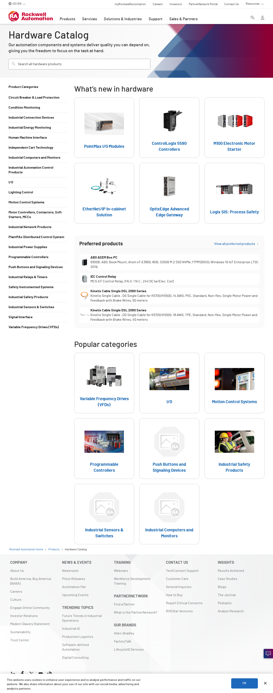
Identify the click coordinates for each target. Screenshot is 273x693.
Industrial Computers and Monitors (34, 157)
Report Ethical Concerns (184, 603)
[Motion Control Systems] (234, 383)
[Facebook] (22, 673)
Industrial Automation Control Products (31, 170)
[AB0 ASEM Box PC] (169, 262)
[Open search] (253, 18)
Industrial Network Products (30, 227)
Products (67, 19)
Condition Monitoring (24, 107)
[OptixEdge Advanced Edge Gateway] (169, 193)
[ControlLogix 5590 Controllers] (169, 128)
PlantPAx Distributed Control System (36, 237)
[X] (31, 673)
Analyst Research (231, 611)
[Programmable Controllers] (104, 448)
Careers (16, 591)
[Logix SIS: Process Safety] (234, 193)
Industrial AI (71, 628)
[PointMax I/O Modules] (104, 128)
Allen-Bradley (124, 633)
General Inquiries (179, 587)
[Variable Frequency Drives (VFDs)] (104, 383)
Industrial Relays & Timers (28, 277)
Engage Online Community (30, 608)
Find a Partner (124, 604)
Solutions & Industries (123, 19)
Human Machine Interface (28, 137)
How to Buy (174, 595)
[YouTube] (40, 673)
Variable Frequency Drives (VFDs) (34, 327)
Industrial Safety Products (28, 297)
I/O (11, 182)
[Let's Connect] (268, 653)
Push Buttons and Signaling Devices (36, 267)
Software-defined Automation (75, 647)
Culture (16, 599)
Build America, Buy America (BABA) (30, 581)
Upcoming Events (75, 595)
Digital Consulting (75, 657)
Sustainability (20, 632)
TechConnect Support (182, 570)
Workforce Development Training (132, 581)
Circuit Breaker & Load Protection (34, 97)
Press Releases (73, 579)
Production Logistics (77, 636)
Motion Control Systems (26, 202)
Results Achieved (231, 570)
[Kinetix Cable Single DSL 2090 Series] (169, 296)
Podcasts (225, 603)
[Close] (265, 683)
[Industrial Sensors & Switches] (104, 514)
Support (156, 19)
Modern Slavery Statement (30, 624)
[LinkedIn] (14, 673)
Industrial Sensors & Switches (31, 307)
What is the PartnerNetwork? (135, 612)
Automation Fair (74, 587)
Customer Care (177, 579)
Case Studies (227, 579)
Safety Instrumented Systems (31, 287)
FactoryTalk (122, 641)
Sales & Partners (183, 19)
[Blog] (49, 673)
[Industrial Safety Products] (234, 448)
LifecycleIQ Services (129, 649)
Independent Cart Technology (31, 147)
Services (89, 19)
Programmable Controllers (28, 257)
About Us (17, 570)
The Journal (227, 595)
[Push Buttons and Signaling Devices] (169, 448)
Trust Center (19, 640)
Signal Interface (21, 317)
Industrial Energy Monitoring (30, 127)
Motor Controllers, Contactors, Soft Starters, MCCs (35, 215)
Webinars (121, 570)
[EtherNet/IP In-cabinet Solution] (104, 193)
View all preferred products (234, 244)
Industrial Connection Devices (31, 117)
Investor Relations (24, 616)
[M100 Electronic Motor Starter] (234, 128)
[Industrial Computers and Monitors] (169, 514)
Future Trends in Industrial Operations (82, 618)
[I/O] (169, 383)
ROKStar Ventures (179, 611)
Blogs (222, 587)
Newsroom (70, 570)
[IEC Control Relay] (169, 279)
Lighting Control (21, 192)
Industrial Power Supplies (28, 247)
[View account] (262, 18)
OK (244, 683)
